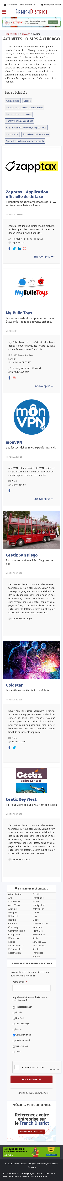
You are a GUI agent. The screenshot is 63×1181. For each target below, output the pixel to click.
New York (13, 637)
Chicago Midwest (17, 654)
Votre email (13, 606)
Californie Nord (16, 660)
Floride (12, 632)
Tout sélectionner (17, 626)
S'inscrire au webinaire (31, 582)
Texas (12, 671)
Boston (12, 649)
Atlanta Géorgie (16, 643)
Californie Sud (15, 665)
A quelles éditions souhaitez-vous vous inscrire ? (31, 620)
